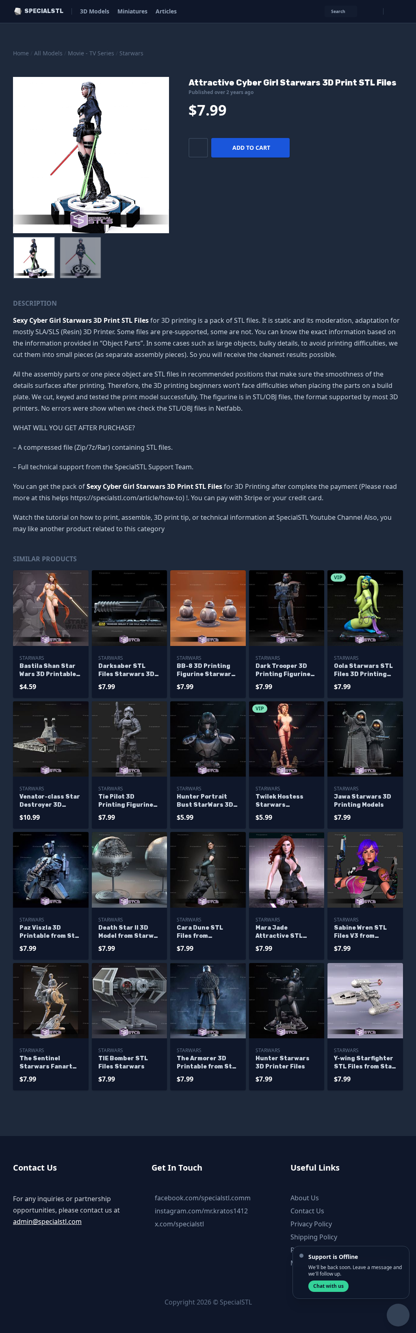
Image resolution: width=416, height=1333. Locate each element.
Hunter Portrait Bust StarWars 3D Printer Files (205, 801)
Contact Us (307, 1210)
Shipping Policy (313, 1236)
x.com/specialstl (179, 1223)
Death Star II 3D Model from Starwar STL (129, 932)
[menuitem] (34, 257)
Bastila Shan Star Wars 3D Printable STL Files (48, 671)
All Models (48, 53)
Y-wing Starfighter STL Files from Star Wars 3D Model (364, 1063)
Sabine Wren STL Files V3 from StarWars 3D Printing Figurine (361, 932)
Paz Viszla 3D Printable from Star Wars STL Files (51, 932)
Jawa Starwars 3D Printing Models (362, 800)
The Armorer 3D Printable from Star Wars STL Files (208, 1063)
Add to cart (251, 147)
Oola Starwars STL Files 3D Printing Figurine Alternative (363, 671)
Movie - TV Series (91, 53)
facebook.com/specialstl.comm (203, 1197)
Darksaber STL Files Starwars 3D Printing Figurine (126, 671)
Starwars (131, 53)
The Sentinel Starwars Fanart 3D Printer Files (46, 1063)
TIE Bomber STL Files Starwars (123, 1062)
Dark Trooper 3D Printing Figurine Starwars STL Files (286, 671)
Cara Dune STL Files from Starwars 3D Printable (200, 932)
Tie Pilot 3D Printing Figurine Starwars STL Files (128, 801)
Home (21, 53)
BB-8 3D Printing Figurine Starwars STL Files (206, 671)
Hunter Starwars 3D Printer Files (283, 1062)
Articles (166, 11)
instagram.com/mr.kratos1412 (201, 1210)
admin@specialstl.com (47, 1221)
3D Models (94, 11)
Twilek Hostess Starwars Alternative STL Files (281, 801)
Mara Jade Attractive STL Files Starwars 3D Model (284, 932)
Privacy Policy (311, 1223)
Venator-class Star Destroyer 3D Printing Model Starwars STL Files (50, 801)
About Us (304, 1197)
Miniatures (132, 11)
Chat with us (328, 1286)
